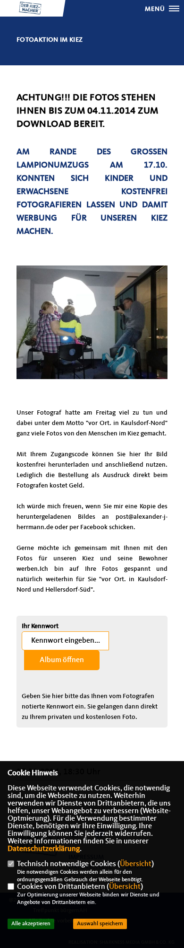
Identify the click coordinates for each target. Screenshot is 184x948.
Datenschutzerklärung (44, 849)
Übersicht (135, 864)
